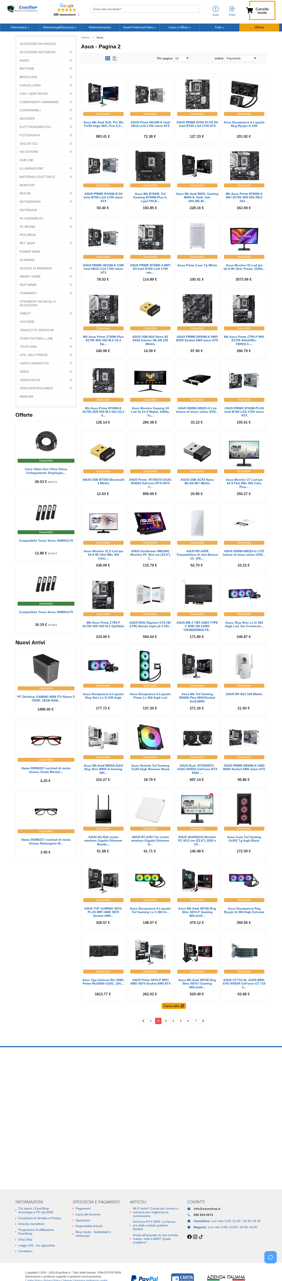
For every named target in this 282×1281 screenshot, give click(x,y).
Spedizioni (83, 1220)
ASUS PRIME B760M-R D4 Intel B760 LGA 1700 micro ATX (103, 197)
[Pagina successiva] (203, 1021)
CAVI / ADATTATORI (34, 93)
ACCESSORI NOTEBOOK (38, 52)
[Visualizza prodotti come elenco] (114, 58)
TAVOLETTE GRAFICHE (37, 330)
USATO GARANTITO (34, 363)
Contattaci (25, 1251)
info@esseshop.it (207, 1208)
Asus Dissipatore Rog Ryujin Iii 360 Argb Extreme (244, 910)
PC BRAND (27, 226)
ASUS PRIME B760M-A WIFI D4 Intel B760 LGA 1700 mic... (150, 268)
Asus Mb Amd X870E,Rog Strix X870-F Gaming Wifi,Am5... (197, 912)
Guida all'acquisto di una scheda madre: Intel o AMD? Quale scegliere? (155, 1238)
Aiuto (216, 14)
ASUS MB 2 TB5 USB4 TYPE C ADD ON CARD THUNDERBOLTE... (197, 626)
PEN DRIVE (28, 235)
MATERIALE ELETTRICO (37, 177)
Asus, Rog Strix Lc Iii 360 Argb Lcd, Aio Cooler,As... (244, 624)
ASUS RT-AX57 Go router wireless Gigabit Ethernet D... (150, 840)
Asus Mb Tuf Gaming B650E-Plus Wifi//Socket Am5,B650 (197, 697)
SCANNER (27, 260)
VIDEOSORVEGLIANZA (36, 388)
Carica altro (172, 1006)
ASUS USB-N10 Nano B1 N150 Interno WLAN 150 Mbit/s (150, 340)
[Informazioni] (215, 9)
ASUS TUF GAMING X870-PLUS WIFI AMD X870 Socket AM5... (103, 912)
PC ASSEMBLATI (31, 218)
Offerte (259, 27)
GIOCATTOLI (29, 143)
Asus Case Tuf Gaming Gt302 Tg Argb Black (244, 838)
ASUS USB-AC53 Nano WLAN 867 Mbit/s (197, 481)
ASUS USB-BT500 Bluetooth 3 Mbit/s (103, 481)
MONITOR (27, 185)
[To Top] (271, 1270)
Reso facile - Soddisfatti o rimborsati (93, 1233)
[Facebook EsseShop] (189, 1237)
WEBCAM (26, 396)
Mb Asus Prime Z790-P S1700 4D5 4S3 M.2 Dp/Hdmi (103, 624)
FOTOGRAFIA (30, 135)
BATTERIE (27, 68)
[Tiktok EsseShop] (201, 1237)
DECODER (27, 118)
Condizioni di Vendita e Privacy (39, 1218)
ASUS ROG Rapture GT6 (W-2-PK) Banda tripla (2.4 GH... (150, 624)
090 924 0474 (203, 1215)
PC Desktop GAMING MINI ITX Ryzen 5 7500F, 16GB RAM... (46, 698)
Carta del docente (88, 1214)
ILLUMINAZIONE (31, 168)
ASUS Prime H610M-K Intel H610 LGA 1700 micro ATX (150, 124)
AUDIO (24, 60)
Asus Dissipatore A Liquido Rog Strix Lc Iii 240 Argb (103, 696)
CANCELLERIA (30, 85)
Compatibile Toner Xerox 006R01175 (46, 612)
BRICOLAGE (28, 77)
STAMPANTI (28, 293)
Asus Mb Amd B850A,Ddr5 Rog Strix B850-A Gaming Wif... (103, 769)
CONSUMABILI (30, 110)
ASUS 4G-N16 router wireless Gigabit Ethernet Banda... (103, 840)
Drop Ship (25, 1239)
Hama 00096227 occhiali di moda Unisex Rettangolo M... (45, 841)
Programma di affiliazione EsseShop (36, 1231)
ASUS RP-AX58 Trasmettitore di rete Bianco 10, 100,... (197, 554)
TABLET (25, 313)
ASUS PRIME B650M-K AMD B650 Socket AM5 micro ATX (244, 767)
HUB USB (26, 160)
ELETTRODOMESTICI (35, 127)
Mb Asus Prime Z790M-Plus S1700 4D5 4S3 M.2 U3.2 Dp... (103, 340)
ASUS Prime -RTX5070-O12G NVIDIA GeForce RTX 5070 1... (150, 483)
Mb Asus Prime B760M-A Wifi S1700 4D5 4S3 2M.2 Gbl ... (244, 197)
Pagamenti (83, 1208)
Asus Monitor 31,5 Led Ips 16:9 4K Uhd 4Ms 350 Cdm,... (103, 554)
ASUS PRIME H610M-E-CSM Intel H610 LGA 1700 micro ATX (103, 268)
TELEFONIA (28, 346)
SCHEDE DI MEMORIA (36, 268)
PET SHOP (27, 243)
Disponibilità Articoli (89, 1226)
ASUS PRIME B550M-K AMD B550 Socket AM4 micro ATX (197, 338)
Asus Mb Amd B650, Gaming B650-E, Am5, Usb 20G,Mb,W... (197, 197)
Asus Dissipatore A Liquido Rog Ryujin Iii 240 (244, 124)
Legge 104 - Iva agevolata (36, 1245)
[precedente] (143, 1021)
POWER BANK (30, 251)
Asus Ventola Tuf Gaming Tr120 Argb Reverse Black (150, 767)
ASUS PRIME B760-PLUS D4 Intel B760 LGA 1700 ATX (197, 124)
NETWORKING (30, 201)
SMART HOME (30, 276)
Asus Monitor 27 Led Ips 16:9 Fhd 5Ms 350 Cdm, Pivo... (244, 483)
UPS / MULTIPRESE (34, 355)
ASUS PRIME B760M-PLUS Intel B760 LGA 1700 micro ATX (244, 411)
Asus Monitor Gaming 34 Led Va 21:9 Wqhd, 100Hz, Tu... (150, 411)
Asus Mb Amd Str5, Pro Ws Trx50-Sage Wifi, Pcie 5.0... (103, 124)
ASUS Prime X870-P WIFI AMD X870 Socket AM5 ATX (150, 981)
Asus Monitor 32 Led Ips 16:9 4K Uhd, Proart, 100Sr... (244, 267)
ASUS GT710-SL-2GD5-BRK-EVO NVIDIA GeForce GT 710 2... (244, 983)
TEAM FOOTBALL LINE (36, 338)
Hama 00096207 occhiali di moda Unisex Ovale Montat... (45, 770)
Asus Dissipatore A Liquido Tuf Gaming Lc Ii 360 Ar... (150, 910)
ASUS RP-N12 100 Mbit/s (244, 694)
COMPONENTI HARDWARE (39, 102)
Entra (232, 14)
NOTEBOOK (28, 210)
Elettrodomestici (100, 27)
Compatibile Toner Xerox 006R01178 (46, 540)
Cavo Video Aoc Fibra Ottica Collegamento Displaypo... (46, 471)
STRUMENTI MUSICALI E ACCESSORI (38, 303)
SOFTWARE (28, 285)
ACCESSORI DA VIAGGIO (38, 44)
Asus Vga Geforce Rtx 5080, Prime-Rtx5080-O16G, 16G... (103, 981)
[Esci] (232, 9)
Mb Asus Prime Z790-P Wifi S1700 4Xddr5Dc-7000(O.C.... (244, 340)
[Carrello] (249, 10)
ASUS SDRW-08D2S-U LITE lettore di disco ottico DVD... (244, 553)
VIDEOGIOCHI (30, 380)
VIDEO (24, 371)
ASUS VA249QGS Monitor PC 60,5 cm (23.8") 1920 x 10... (197, 840)
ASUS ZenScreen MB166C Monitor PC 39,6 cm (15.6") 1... (150, 554)
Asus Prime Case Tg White (197, 265)
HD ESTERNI (29, 152)
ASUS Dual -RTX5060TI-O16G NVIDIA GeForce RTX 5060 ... (197, 769)
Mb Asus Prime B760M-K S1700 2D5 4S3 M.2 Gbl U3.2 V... (103, 411)
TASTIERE (27, 321)
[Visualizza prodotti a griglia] (107, 58)
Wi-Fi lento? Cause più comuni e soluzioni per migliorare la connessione (155, 1212)
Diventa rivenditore (31, 1224)
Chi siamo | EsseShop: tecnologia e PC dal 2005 (35, 1210)
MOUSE (25, 193)
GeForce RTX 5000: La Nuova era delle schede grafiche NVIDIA (154, 1225)
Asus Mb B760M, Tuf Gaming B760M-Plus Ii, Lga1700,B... (150, 197)
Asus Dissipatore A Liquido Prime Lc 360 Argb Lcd (150, 696)
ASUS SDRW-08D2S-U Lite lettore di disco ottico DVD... (197, 410)
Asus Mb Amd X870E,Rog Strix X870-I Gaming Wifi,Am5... (197, 983)
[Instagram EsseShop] (195, 1237)
